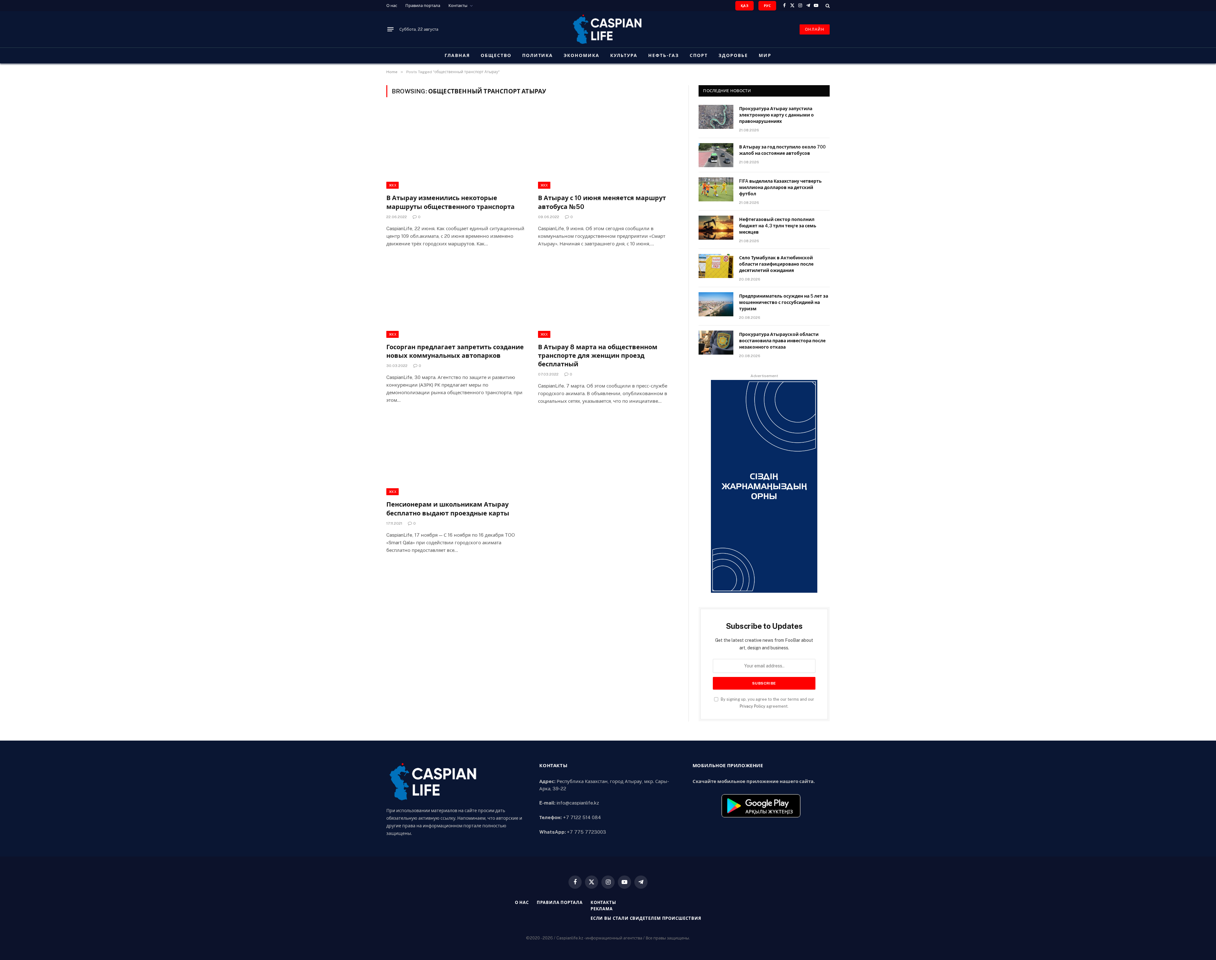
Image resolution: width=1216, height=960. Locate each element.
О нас (391, 5)
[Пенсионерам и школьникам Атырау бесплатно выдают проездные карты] (456, 455)
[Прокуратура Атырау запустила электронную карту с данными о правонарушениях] (716, 117)
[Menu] (390, 29)
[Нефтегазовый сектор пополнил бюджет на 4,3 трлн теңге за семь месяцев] (716, 228)
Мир (765, 55)
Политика (537, 55)
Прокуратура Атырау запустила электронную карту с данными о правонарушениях (776, 115)
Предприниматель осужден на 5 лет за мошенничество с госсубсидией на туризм (783, 302)
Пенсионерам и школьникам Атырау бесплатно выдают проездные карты (447, 509)
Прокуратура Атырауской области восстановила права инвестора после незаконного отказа (782, 341)
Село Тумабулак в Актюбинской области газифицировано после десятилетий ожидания (776, 264)
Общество (496, 55)
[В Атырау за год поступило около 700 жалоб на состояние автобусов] (716, 155)
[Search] (827, 5)
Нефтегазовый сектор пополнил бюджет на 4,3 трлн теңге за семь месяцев (777, 226)
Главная (457, 55)
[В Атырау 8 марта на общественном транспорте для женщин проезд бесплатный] (608, 298)
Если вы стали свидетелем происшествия (646, 918)
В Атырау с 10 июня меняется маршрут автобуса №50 (602, 202)
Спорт (699, 55)
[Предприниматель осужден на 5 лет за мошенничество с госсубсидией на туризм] (716, 304)
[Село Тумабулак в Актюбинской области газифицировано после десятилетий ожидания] (716, 266)
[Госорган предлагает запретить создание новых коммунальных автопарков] (456, 298)
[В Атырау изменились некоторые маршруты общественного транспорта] (456, 149)
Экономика (581, 55)
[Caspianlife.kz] (608, 29)
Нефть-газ (663, 55)
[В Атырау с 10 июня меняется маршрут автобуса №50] (608, 149)
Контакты (457, 5)
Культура (623, 55)
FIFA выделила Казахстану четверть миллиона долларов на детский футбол (780, 187)
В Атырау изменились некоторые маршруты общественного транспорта (450, 202)
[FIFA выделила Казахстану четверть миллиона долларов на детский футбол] (716, 189)
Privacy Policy (752, 706)
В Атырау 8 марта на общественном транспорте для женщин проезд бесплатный (597, 355)
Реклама (602, 908)
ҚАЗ (744, 6)
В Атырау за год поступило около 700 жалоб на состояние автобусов (782, 150)
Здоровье (733, 55)
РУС (767, 6)
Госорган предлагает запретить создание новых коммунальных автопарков (455, 351)
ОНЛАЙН (814, 29)
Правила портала (422, 5)
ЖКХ (392, 185)
